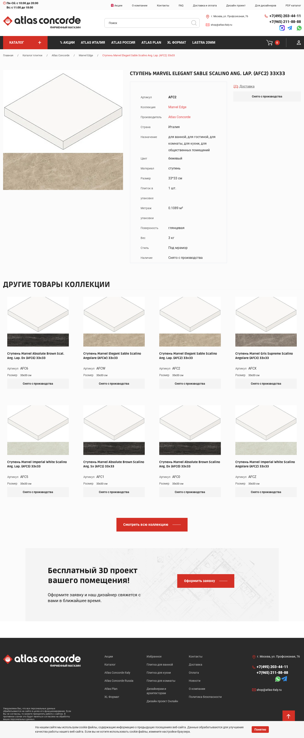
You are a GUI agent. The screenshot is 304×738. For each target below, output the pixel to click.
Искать (195, 24)
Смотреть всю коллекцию (145, 525)
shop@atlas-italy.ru (221, 24)
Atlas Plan (110, 688)
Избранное (154, 656)
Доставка (195, 664)
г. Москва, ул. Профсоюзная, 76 (229, 16)
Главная (8, 55)
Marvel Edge (86, 55)
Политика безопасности (205, 696)
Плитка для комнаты (161, 680)
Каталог (110, 664)
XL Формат (111, 696)
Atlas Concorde (60, 55)
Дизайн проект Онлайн (162, 701)
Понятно (260, 729)
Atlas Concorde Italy (117, 672)
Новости (194, 680)
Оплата (194, 672)
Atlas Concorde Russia (118, 680)
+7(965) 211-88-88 (285, 21)
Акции (108, 656)
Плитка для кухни (159, 672)
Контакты (195, 656)
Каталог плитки (32, 55)
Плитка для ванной (160, 664)
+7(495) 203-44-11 (285, 16)
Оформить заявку (199, 581)
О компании (197, 688)
